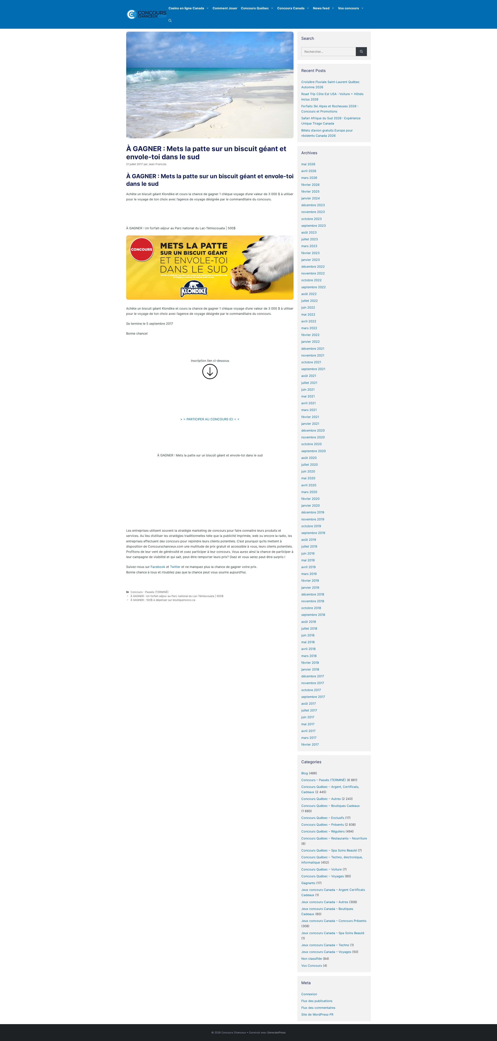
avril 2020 (308, 485)
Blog (304, 773)
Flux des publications (316, 1001)
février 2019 (310, 580)
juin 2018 (308, 635)
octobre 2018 (311, 608)
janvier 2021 (310, 424)
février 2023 (310, 253)
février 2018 (310, 663)
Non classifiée (311, 959)
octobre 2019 (311, 526)
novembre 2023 (313, 212)
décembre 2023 (313, 205)
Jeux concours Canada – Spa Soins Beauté (332, 933)
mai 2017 (308, 724)
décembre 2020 (313, 430)
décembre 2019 (312, 512)
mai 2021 (308, 396)
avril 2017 (308, 731)
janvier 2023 (310, 260)
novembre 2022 (313, 273)
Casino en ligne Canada (186, 8)
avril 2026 (308, 171)
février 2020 (310, 499)
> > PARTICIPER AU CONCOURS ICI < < (209, 419)
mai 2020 (308, 478)
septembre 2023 (313, 226)
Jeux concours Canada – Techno (325, 945)
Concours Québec (255, 8)
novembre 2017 (312, 683)
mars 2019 (309, 574)
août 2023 (309, 232)
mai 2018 (308, 642)
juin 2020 (308, 471)
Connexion (309, 994)
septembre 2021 (313, 369)
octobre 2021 (311, 362)
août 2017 (308, 703)
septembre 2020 (313, 451)
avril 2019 (308, 567)
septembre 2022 (313, 287)
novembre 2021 (312, 355)
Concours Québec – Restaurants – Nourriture (334, 838)
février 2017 (310, 744)
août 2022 (309, 294)
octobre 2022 (311, 280)
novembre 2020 (313, 437)
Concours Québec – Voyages (322, 876)
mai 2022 (308, 314)
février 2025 (310, 191)
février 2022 (310, 335)
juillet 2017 (309, 710)
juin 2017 (307, 717)
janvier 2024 (310, 198)
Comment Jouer (225, 8)
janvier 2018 (310, 669)
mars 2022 (309, 328)
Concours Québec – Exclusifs (322, 818)
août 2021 (308, 376)
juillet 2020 (309, 464)
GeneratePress (276, 1032)
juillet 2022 (309, 301)
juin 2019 (308, 553)
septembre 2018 (313, 615)
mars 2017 (308, 738)
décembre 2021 (312, 348)
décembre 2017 (312, 676)
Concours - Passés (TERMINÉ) (149, 592)
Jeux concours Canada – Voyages (326, 952)
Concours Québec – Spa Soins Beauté (329, 850)
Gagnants (308, 883)
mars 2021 (309, 410)
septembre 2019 (313, 533)
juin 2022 (308, 307)
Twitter (175, 567)
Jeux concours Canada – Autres (324, 902)
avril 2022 (308, 321)
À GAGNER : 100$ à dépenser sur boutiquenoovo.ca (162, 599)
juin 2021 (308, 389)
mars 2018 (309, 656)
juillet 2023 (309, 239)
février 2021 (310, 417)
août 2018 (308, 622)
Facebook (158, 567)
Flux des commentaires (318, 1008)
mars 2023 (309, 246)
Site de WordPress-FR (317, 1014)
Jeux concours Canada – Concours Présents (333, 921)
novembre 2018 (312, 601)
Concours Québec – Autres (321, 799)
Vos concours (348, 8)
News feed (321, 8)
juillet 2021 (309, 383)
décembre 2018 (312, 594)
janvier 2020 (310, 505)
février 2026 (310, 185)
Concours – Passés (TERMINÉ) (323, 780)
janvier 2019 (310, 587)
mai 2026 (308, 164)
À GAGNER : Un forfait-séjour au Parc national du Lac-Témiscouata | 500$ (176, 596)
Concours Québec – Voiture (321, 869)
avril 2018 (308, 649)
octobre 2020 (311, 444)
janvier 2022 (310, 342)
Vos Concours (311, 965)
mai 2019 (308, 560)
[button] (170, 20)
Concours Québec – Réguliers (323, 831)
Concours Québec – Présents (322, 824)
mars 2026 (309, 178)
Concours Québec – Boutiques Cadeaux (330, 806)
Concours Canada (290, 8)
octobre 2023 (311, 219)
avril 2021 (308, 403)
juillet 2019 (309, 546)
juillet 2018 (309, 628)
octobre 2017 (311, 690)
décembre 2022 (313, 266)
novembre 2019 (312, 519)
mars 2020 (309, 492)
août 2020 (309, 458)
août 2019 (308, 540)
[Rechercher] (361, 51)
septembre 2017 (313, 697)
